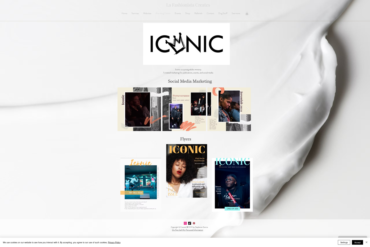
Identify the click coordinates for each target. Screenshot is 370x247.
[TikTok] (189, 223)
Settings (344, 242)
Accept (357, 242)
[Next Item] (247, 109)
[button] (247, 13)
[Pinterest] (194, 223)
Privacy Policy (114, 242)
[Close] (366, 242)
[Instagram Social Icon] (185, 223)
